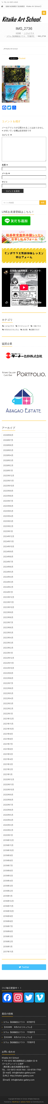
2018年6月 (8, 931)
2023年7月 (8, 622)
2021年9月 (8, 734)
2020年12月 (8, 779)
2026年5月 (8, 450)
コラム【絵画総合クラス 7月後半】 (20, 36)
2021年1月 (8, 774)
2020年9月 (8, 794)
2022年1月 (8, 713)
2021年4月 (8, 759)
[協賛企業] (24, 355)
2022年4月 (8, 698)
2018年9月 (8, 916)
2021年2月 (8, 769)
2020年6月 (8, 810)
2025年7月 (8, 501)
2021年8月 (8, 739)
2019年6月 (8, 870)
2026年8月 (8, 435)
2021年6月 (8, 749)
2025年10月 (8, 485)
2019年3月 (8, 886)
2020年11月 (8, 784)
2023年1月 (8, 653)
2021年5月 (8, 754)
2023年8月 (8, 617)
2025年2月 (8, 526)
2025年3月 (8, 521)
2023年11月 (8, 602)
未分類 (25, 330)
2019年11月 (8, 845)
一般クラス (37, 326)
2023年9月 (8, 612)
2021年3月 (8, 764)
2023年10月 (8, 607)
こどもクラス (29, 33)
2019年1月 (8, 896)
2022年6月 (8, 688)
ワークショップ (23, 326)
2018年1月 (8, 946)
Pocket (22, 58)
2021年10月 (8, 729)
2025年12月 (8, 475)
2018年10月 (8, 911)
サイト (5, 182)
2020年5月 (8, 815)
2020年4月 (8, 820)
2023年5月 (8, 632)
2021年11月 (8, 723)
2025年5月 (8, 511)
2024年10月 (8, 546)
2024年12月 (8, 536)
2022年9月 (8, 673)
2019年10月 (8, 850)
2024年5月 (8, 572)
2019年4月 (8, 880)
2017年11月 (8, 951)
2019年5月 (8, 875)
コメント (7, 135)
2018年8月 (8, 921)
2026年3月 (8, 460)
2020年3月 (8, 825)
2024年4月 (8, 577)
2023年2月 (8, 647)
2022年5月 (8, 693)
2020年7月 (8, 804)
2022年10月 (8, 668)
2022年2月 (8, 708)
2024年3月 (8, 582)
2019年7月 (8, 865)
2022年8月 (8, 678)
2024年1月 (8, 592)
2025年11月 (8, 480)
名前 (5, 165)
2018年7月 (8, 926)
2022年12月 (8, 658)
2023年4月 (8, 637)
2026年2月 (8, 465)
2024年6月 (8, 566)
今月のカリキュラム (11, 330)
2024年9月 (8, 551)
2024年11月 (8, 541)
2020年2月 (8, 830)
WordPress (15, 1102)
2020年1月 (8, 835)
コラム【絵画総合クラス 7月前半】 (19, 1042)
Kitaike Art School (11, 49)
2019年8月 (8, 860)
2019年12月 (8, 840)
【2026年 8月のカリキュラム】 (18, 1037)
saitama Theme (25, 1102)
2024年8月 (8, 556)
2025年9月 (8, 491)
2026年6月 (8, 445)
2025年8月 (8, 496)
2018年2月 (8, 941)
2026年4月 (8, 455)
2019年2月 (8, 891)
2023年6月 (8, 627)
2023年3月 (8, 642)
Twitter (25, 967)
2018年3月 (8, 936)
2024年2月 (8, 587)
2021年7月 (8, 744)
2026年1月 (8, 470)
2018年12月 (8, 901)
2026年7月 (8, 440)
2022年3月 (8, 703)
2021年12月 (8, 718)
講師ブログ (35, 330)
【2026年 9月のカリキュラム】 (18, 1027)
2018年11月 (8, 906)
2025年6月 (8, 506)
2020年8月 (8, 799)
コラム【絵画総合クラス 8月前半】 (19, 1022)
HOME (18, 33)
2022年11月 (8, 663)
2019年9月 (8, 855)
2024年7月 (8, 561)
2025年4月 (8, 516)
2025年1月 (8, 531)
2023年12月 (8, 597)
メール (6, 173)
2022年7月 (8, 683)
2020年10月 (8, 789)
